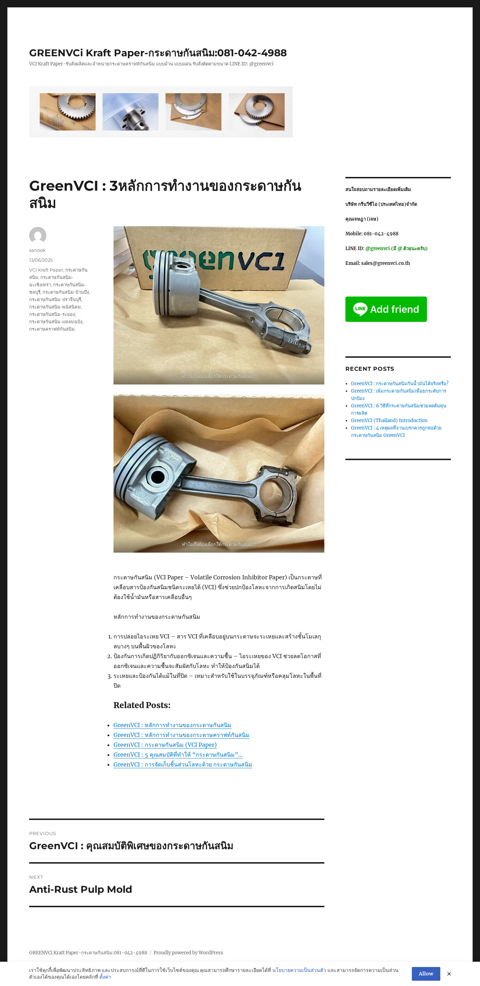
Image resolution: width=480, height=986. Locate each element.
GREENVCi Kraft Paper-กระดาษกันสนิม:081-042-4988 (158, 53)
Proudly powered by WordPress (188, 953)
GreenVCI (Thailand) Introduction (389, 421)
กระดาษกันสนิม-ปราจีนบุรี (55, 299)
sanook (37, 250)
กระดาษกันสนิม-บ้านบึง (66, 292)
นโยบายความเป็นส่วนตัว (299, 970)
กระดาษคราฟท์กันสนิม (52, 329)
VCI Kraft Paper (46, 270)
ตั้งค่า (105, 977)
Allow (426, 974)
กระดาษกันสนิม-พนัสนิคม (55, 307)
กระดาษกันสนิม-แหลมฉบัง (55, 321)
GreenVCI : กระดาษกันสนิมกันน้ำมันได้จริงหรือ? (399, 384)
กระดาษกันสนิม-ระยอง (52, 314)
